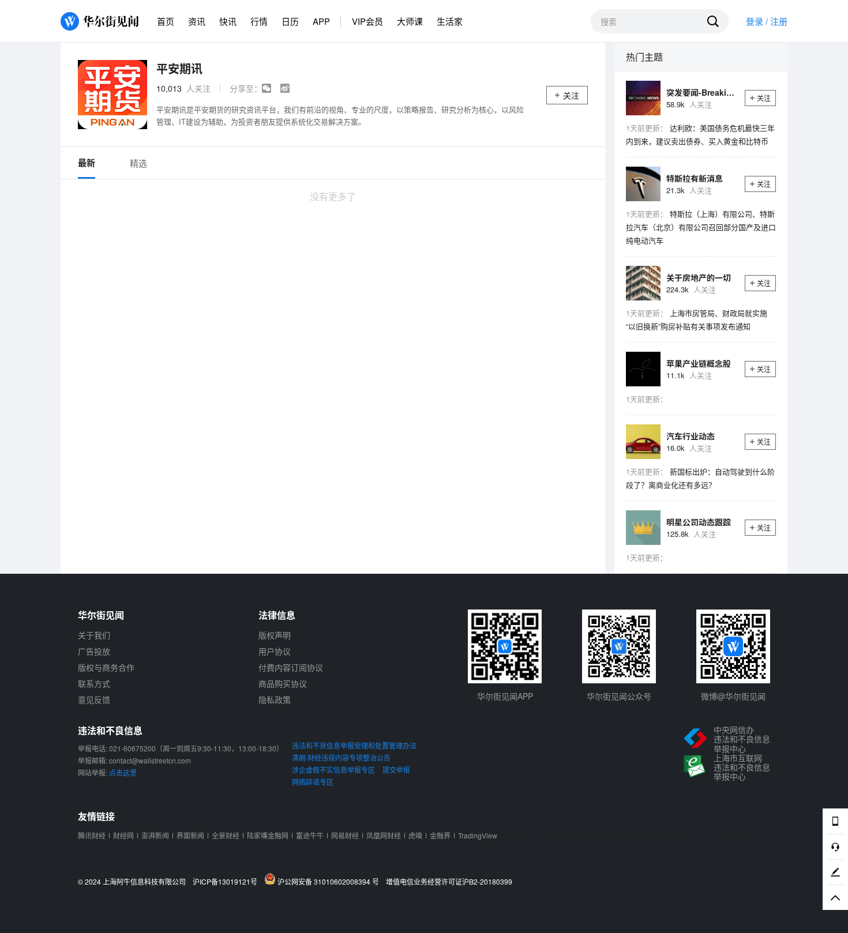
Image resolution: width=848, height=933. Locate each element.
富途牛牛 (310, 835)
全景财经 (225, 835)
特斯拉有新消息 (694, 178)
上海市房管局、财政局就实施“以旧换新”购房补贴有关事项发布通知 (696, 319)
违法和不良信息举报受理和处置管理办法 (354, 745)
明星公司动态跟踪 (698, 522)
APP (321, 21)
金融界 (440, 835)
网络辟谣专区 (312, 782)
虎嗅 (415, 835)
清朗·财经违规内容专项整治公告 (341, 757)
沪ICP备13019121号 (227, 882)
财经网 (123, 835)
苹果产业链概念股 (698, 363)
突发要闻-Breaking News (701, 92)
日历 (290, 21)
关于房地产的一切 (698, 277)
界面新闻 (190, 835)
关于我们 (94, 635)
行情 (259, 21)
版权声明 (274, 635)
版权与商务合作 (106, 667)
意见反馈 (94, 699)
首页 (165, 21)
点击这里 (123, 772)
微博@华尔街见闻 (733, 696)
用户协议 (274, 651)
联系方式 (94, 683)
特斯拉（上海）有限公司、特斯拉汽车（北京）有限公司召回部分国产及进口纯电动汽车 (701, 227)
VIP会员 (367, 21)
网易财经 (345, 835)
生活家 (450, 21)
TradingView (477, 835)
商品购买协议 (282, 683)
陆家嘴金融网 (267, 835)
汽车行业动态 (690, 436)
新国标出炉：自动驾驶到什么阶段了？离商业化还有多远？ (700, 478)
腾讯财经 (92, 835)
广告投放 (94, 651)
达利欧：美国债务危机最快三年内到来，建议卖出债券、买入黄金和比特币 (700, 134)
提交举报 (396, 769)
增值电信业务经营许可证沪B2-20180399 (449, 882)
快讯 (228, 21)
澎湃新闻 (155, 835)
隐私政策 (274, 699)
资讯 (196, 21)
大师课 (410, 21)
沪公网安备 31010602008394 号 (330, 881)
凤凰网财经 (383, 835)
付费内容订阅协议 (290, 667)
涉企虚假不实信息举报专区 (333, 769)
